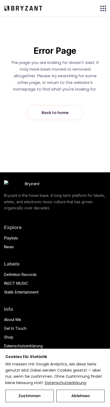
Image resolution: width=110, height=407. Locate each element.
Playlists (11, 238)
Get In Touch (15, 328)
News (9, 247)
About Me (12, 319)
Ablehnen (80, 395)
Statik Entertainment (21, 292)
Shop (8, 337)
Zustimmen (29, 395)
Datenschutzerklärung (23, 346)
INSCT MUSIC (16, 283)
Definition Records (20, 274)
